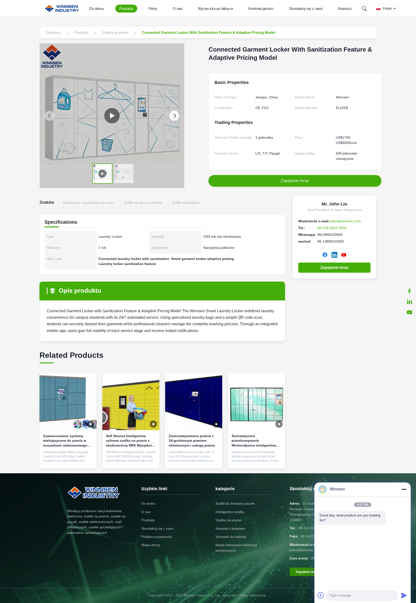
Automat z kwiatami (230, 528)
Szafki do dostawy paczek (235, 503)
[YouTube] (409, 312)
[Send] (404, 595)
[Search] (364, 8)
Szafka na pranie (228, 520)
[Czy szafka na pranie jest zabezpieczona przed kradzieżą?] (112, 116)
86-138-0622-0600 (332, 228)
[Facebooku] (409, 291)
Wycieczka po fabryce (215, 9)
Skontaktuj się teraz (68, 461)
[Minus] (404, 489)
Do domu (96, 9)
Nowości (345, 9)
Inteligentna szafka (229, 512)
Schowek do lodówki (230, 537)
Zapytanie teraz (334, 267)
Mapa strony (150, 545)
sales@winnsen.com (345, 221)
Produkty (126, 9)
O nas (177, 9)
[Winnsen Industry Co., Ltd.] (63, 8)
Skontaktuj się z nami (306, 9)
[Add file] (320, 595)
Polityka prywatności (156, 537)
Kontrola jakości (260, 9)
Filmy (153, 9)
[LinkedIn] (409, 301)
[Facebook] (325, 255)
